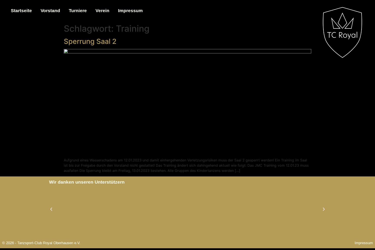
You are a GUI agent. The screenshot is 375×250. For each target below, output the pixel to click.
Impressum (130, 10)
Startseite (21, 10)
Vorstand (50, 10)
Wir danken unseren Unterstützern (87, 181)
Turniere (78, 10)
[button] (51, 209)
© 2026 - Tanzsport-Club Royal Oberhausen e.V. (41, 243)
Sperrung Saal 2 (90, 41)
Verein (102, 10)
